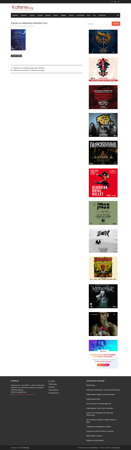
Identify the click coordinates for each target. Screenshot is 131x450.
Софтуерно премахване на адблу (98, 426)
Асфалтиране (91, 408)
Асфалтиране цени (93, 399)
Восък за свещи (107, 431)
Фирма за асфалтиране (95, 440)
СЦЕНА (32, 15)
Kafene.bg (25, 448)
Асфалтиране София (93, 394)
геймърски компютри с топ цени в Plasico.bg (103, 390)
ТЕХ (94, 15)
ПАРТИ (55, 15)
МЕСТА (71, 15)
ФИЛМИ (15, 15)
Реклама (52, 387)
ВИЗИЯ (48, 15)
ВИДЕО (63, 15)
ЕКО (88, 15)
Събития (102, 15)
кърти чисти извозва (105, 408)
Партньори (53, 384)
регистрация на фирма (94, 420)
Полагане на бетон (93, 431)
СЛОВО (40, 15)
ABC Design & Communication (24, 394)
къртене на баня (108, 394)
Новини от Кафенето (28, 26)
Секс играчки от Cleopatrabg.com (98, 404)
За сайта (52, 381)
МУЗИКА (24, 15)
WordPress (94, 448)
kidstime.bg (90, 385)
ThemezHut (116, 448)
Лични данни (53, 390)
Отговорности (54, 393)
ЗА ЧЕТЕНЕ (80, 15)
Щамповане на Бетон (94, 436)
